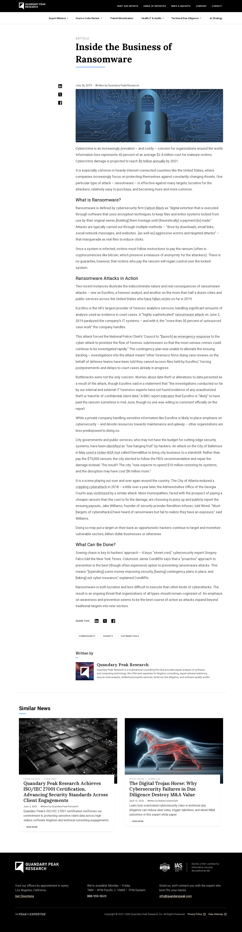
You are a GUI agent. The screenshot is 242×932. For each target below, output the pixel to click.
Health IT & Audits (151, 18)
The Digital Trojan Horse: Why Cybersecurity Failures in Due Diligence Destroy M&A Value (163, 789)
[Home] (32, 6)
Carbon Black (154, 208)
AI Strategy (216, 18)
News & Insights (181, 6)
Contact (217, 6)
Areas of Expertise (154, 6)
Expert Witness (57, 18)
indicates (167, 396)
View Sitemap (215, 914)
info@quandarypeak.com (175, 896)
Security (108, 636)
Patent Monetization (121, 18)
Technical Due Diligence (185, 18)
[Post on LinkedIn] (60, 86)
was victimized (98, 493)
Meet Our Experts (127, 6)
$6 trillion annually (152, 161)
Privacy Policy (195, 914)
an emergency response (192, 336)
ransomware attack (189, 315)
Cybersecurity (87, 636)
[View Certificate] (173, 867)
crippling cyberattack (91, 487)
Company (201, 6)
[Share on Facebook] (60, 103)
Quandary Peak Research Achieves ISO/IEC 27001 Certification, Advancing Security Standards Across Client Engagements (65, 791)
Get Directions (24, 896)
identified (114, 446)
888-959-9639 (96, 896)
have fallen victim (157, 299)
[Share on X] (60, 94)
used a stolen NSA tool (103, 452)
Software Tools (130, 636)
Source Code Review (87, 18)
